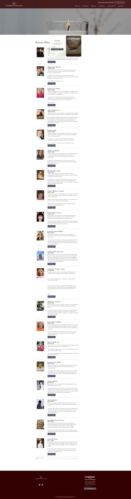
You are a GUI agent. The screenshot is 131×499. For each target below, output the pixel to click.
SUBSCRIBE (57, 49)
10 (68, 458)
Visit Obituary (51, 61)
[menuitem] (78, 6)
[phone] (42, 485)
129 (73, 458)
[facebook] (39, 485)
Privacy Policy (60, 497)
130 (76, 458)
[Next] (78, 458)
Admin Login (71, 497)
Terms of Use (65, 497)
